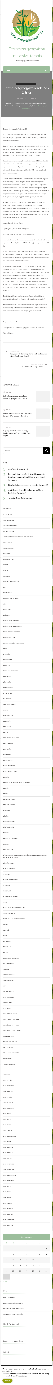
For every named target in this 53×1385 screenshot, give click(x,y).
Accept (7, 1381)
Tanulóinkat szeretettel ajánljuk (20, 498)
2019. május (7, 1141)
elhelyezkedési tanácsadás (13, 643)
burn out (6, 554)
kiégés (5, 794)
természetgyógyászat (26, 84)
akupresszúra (8, 520)
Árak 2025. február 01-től (18, 469)
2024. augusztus (8, 1086)
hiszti (5, 732)
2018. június (7, 1192)
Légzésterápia (8, 863)
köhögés (6, 810)
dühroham (7, 609)
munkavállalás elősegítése (14, 919)
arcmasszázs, (8, 548)
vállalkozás (8, 1047)
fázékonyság (8, 688)
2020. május (7, 1125)
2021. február (8, 1091)
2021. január (7, 1097)
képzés (5, 788)
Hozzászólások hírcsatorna (14, 1309)
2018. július (7, 1186)
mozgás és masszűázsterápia (14, 908)
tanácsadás (7, 1003)
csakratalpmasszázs (11, 581)
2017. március (8, 1225)
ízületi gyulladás (10, 771)
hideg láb (7, 727)
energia (6, 648)
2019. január (7, 1158)
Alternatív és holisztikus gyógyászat (18, 537)
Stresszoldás (8, 980)
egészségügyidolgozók (12, 626)
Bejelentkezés (9, 1297)
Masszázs (6, 874)
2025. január (7, 1080)
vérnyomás (7, 1058)
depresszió (7, 593)
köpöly (6, 816)
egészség (6, 615)
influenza (7, 755)
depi (4, 587)
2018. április (7, 1203)
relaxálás (7, 947)
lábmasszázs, (8, 849)
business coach (9, 559)
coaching (6, 576)
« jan (5, 1281)
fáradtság (7, 676)
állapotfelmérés (10, 526)
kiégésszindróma (9, 799)
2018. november (8, 1169)
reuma (5, 952)
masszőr (6, 885)
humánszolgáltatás (11, 738)
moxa (5, 902)
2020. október (8, 1102)
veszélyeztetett (9, 1064)
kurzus (6, 844)
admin (21, 98)
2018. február (8, 1214)
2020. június (7, 1119)
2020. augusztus (8, 1108)
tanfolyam (7, 1008)
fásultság (7, 682)
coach (5, 565)
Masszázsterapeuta (10, 880)
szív (4, 986)
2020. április (7, 1130)
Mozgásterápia (9, 913)
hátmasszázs (8, 715)
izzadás (6, 777)
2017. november (8, 1220)
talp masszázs (8, 991)
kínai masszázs (9, 805)
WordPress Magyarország (13, 1314)
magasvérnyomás (9, 869)
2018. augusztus (8, 1181)
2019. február (8, 1153)
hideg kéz (7, 721)
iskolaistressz (9, 766)
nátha (5, 924)
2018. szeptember (9, 1175)
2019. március (8, 1147)
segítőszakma (8, 963)
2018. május (7, 1197)
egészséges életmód (11, 621)
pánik (5, 936)
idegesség (7, 749)
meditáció (7, 891)
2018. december (8, 1164)
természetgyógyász (11, 1025)
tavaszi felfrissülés (11, 1019)
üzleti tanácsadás (10, 1042)
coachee (6, 570)
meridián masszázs (10, 897)
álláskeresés (8, 531)
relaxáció (7, 941)
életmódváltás (9, 637)
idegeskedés (8, 743)
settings (23, 1376)
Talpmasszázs (8, 997)
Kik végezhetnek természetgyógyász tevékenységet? (28, 485)
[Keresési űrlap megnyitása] (45, 70)
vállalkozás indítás (11, 1053)
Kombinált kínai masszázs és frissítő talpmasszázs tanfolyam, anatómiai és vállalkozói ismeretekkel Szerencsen (26, 477)
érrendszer (7, 660)
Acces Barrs (7, 515)
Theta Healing (8, 1036)
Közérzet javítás (9, 822)
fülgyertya (7, 699)
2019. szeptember (9, 1136)
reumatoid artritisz (11, 958)
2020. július (7, 1114)
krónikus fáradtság (11, 838)
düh (4, 604)
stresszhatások (9, 975)
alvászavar (7, 542)
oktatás (6, 930)
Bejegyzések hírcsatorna (13, 1303)
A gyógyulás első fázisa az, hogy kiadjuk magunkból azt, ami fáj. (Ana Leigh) (16, 433)
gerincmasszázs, (9, 704)
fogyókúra (7, 693)
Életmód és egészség (11, 632)
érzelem (6, 665)
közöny (6, 833)
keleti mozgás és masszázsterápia (16, 783)
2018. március (8, 1209)
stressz (6, 969)
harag (5, 710)
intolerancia (8, 760)
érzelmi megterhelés (11, 671)
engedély (6, 654)
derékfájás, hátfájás (11, 598)
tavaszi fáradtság (10, 1014)
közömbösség (8, 827)
